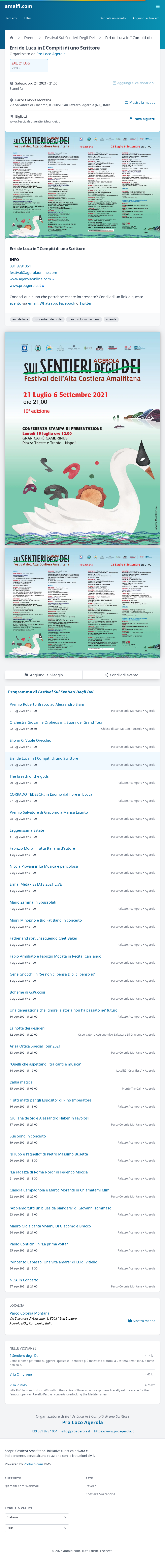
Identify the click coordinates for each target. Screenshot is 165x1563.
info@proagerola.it (75, 1431)
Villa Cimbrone (21, 1374)
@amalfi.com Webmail (22, 1486)
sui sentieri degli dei (48, 319)
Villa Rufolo (18, 1385)
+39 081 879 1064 (44, 1431)
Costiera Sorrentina (101, 1494)
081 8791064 (20, 266)
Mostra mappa (144, 1321)
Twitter (85, 303)
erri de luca (20, 319)
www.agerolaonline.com (30, 279)
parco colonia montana (84, 319)
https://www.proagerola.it (114, 1431)
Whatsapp (48, 303)
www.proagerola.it (25, 285)
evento (15, 303)
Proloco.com (33, 1464)
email (33, 303)
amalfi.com (18, 6)
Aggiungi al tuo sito (146, 18)
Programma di (50, 692)
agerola (111, 319)
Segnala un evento (113, 18)
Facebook (67, 303)
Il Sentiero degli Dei (24, 1355)
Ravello (91, 1486)
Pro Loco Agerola (51, 53)
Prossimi (11, 18)
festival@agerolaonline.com (33, 272)
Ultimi (28, 18)
